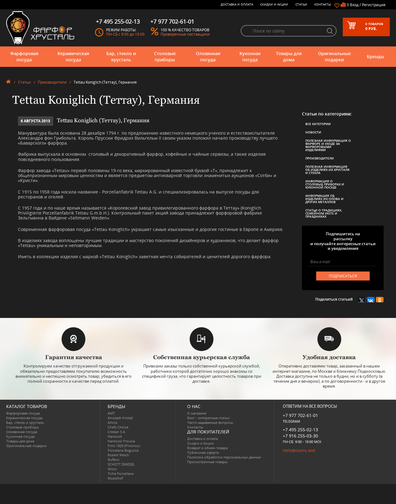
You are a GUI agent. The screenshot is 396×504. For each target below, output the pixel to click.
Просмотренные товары (207, 461)
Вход (354, 4)
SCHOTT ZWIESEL (121, 464)
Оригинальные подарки (334, 56)
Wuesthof (115, 478)
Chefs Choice (118, 427)
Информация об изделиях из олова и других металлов (324, 198)
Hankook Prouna (121, 441)
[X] (362, 299)
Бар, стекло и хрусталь (121, 56)
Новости (313, 132)
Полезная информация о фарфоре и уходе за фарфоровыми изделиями (328, 145)
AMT (111, 413)
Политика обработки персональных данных (224, 457)
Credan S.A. (117, 431)
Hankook (115, 436)
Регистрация (373, 4)
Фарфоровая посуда (24, 56)
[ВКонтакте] (371, 299)
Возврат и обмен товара (207, 447)
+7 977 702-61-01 (300, 415)
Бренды (375, 56)
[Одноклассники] (380, 299)
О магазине (196, 413)
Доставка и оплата (237, 4)
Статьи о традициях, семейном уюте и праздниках (323, 213)
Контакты (322, 4)
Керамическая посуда (73, 56)
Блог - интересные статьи (208, 417)
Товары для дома (289, 56)
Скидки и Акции (274, 4)
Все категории (318, 124)
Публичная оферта (203, 452)
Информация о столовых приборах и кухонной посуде (324, 184)
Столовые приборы (165, 56)
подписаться (343, 276)
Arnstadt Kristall (120, 417)
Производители (52, 82)
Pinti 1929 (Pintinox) (124, 445)
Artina (112, 422)
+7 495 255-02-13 (300, 429)
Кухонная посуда (249, 56)
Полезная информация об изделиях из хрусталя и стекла (327, 169)
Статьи (301, 4)
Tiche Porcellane (121, 473)
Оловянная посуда (208, 56)
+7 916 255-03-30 (300, 436)
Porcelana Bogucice (123, 450)
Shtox (112, 469)
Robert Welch (118, 455)
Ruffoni (113, 459)
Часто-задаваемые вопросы (210, 422)
